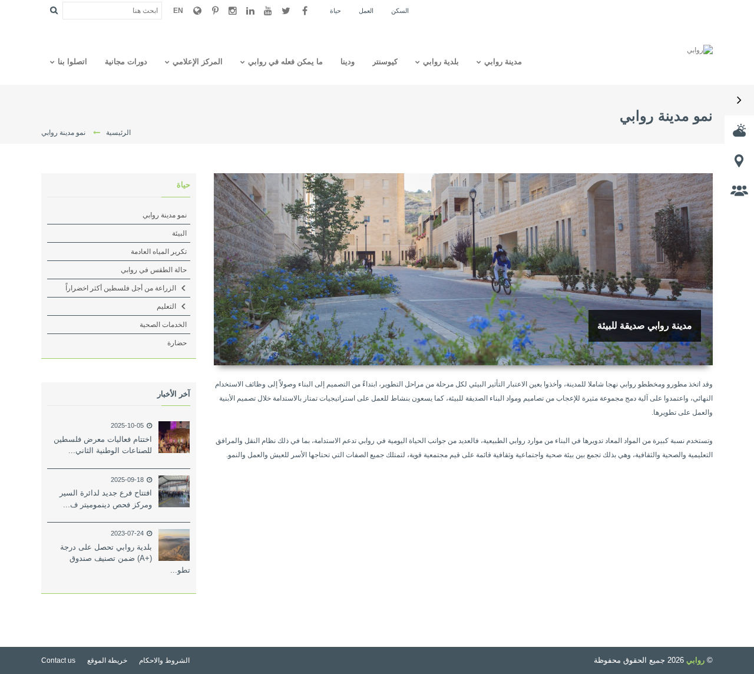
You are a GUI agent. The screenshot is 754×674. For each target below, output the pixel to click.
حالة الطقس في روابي (154, 270)
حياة (183, 184)
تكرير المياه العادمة (159, 251)
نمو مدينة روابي (165, 215)
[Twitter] (286, 10)
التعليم (166, 306)
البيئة (179, 233)
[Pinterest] (215, 10)
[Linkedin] (250, 10)
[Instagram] (233, 10)
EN (178, 10)
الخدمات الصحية (163, 325)
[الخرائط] (739, 160)
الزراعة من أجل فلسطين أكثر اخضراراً (120, 288)
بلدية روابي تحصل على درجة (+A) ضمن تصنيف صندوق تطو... (125, 558)
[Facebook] (305, 10)
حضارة (177, 343)
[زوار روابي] (739, 190)
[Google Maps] (197, 10)
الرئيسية (118, 132)
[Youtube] (268, 10)
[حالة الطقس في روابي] (739, 130)
